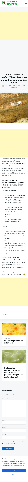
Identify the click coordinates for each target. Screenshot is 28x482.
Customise (14, 474)
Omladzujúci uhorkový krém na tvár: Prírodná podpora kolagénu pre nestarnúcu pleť (13, 372)
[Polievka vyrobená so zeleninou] (14, 329)
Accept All (14, 470)
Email (4, 427)
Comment (5, 399)
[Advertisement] (14, 26)
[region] (14, 469)
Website (4, 434)
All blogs (4, 314)
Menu (26, 3)
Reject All (14, 478)
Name (4, 420)
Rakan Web (8, 85)
